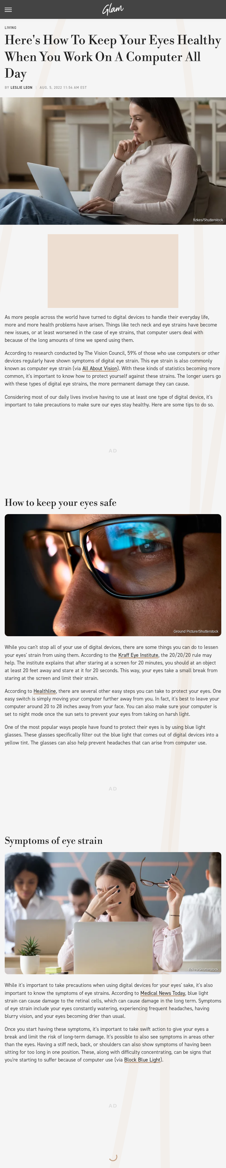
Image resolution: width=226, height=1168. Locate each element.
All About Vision (99, 368)
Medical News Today (162, 993)
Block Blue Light (142, 1059)
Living (10, 27)
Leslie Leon (22, 87)
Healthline (45, 691)
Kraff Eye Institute (138, 655)
